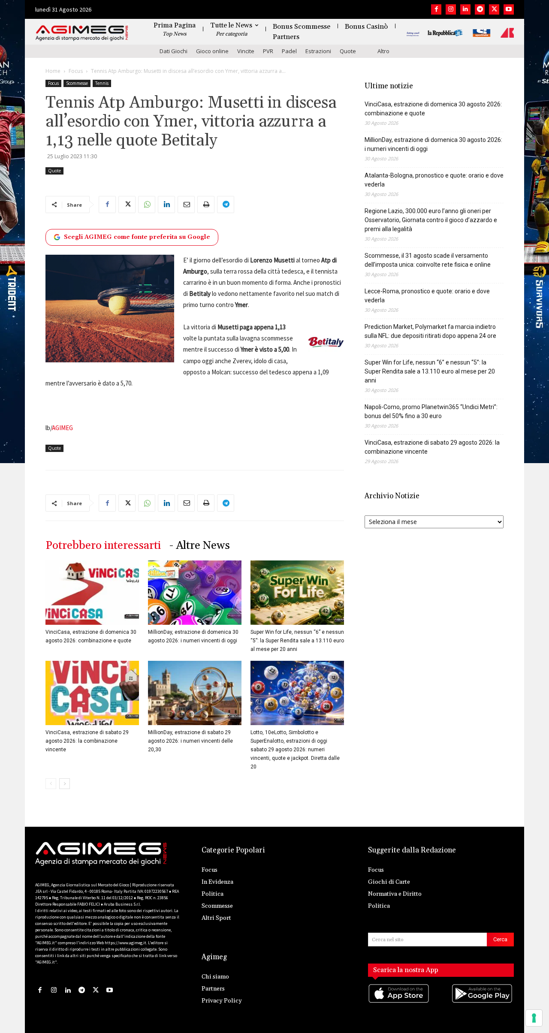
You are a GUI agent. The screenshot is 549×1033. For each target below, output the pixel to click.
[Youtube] (509, 9)
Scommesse (77, 83)
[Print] (205, 204)
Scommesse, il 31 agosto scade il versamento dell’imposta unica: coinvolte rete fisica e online (428, 260)
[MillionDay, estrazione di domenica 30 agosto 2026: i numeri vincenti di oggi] (194, 592)
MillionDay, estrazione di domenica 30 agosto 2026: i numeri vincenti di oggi (433, 144)
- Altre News (199, 545)
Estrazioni (318, 51)
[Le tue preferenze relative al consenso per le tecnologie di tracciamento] (534, 1018)
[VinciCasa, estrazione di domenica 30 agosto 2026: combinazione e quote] (92, 592)
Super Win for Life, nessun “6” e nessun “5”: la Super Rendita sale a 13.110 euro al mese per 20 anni (297, 640)
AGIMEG (62, 428)
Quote (348, 51)
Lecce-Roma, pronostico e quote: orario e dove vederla (427, 296)
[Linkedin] (465, 9)
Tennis (102, 83)
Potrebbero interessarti (103, 545)
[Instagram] (451, 9)
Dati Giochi (173, 51)
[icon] (399, 1002)
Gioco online (212, 51)
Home (52, 71)
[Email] (186, 204)
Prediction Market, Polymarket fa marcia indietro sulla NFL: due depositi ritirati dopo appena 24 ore (430, 331)
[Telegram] (480, 9)
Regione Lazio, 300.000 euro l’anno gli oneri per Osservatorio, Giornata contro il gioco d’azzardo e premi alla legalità (431, 220)
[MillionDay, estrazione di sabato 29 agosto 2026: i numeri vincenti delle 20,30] (194, 693)
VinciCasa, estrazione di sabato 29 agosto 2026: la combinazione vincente (87, 741)
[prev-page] (50, 783)
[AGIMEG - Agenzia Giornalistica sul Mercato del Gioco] (82, 33)
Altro (383, 51)
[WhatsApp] (146, 204)
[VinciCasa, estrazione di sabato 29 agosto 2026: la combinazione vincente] (92, 693)
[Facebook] (436, 9)
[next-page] (64, 783)
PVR (268, 51)
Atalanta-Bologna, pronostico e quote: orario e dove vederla (434, 180)
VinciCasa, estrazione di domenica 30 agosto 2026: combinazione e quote (433, 109)
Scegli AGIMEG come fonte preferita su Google (137, 237)
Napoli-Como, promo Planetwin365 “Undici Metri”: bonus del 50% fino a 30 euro (431, 411)
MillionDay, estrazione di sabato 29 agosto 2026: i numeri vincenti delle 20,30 (190, 741)
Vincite (245, 51)
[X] (494, 9)
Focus (76, 71)
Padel (289, 51)
